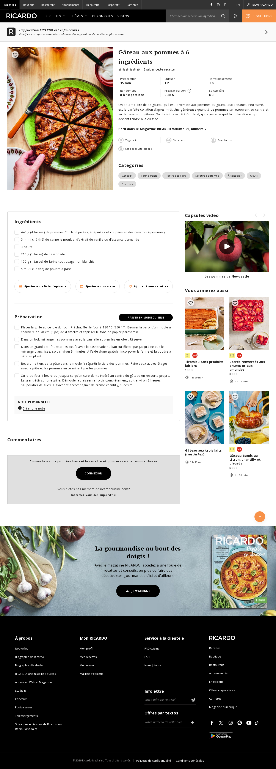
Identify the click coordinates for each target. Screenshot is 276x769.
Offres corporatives (222, 690)
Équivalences (24, 707)
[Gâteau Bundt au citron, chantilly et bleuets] (249, 417)
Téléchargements (26, 716)
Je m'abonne (141, 591)
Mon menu (87, 665)
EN (238, 5)
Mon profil (86, 648)
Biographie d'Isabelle (29, 665)
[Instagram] (231, 722)
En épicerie (92, 5)
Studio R (20, 690)
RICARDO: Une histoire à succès (35, 674)
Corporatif (113, 5)
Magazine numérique (223, 707)
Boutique (28, 5)
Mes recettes (88, 657)
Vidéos (123, 16)
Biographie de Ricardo (29, 657)
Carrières (132, 5)
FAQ (147, 657)
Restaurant (48, 5)
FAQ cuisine (152, 648)
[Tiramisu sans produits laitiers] (204, 323)
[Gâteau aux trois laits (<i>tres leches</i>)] (204, 417)
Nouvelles (21, 648)
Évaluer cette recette (159, 69)
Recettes (9, 5)
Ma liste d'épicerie (92, 674)
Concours (21, 699)
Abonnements (70, 5)
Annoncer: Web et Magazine (33, 682)
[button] (223, 16)
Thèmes (76, 16)
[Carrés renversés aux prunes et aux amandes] (249, 323)
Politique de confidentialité (153, 761)
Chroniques (102, 16)
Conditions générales (190, 761)
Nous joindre (152, 665)
